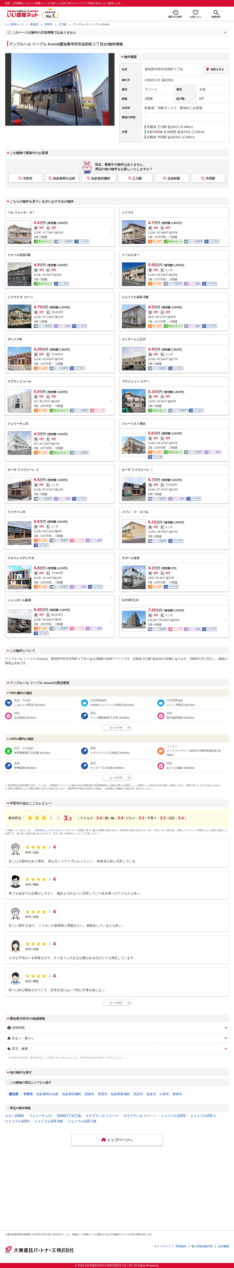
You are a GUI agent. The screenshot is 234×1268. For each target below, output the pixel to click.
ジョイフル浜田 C (203, 1115)
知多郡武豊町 (100, 178)
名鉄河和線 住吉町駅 (161, 132)
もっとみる (116, 727)
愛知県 (34, 24)
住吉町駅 (174, 178)
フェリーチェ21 (40, 1115)
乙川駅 (62, 24)
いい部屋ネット (14, 24)
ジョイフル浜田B (173, 1115)
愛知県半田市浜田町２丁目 (164, 69)
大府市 (164, 1094)
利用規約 (181, 1246)
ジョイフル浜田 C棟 (82, 1121)
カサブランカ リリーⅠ (139, 1115)
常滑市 (102, 1094)
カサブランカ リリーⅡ (102, 1115)
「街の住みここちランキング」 (49, 830)
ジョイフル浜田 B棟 (48, 1121)
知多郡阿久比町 (64, 178)
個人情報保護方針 (202, 1246)
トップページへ (120, 1140)
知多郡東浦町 (120, 1094)
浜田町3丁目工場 (69, 1115)
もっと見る (116, 1002)
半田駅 (210, 178)
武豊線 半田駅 (157, 137)
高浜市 (138, 1094)
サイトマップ (162, 1246)
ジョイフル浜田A (17, 1121)
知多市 (151, 1094)
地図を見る (217, 69)
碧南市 (89, 1094)
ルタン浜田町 (14, 1115)
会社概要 (223, 1246)
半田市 (48, 24)
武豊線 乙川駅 (157, 127)
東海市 (177, 1094)
